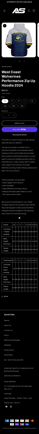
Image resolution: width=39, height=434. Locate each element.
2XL (5, 106)
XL (32, 101)
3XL (13, 106)
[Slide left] (14, 61)
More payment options (19, 134)
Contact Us (8, 330)
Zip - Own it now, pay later (13, 360)
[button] (4, 10)
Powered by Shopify (30, 428)
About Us (7, 325)
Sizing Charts (9, 350)
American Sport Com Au (15, 428)
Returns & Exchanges (12, 340)
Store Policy (8, 355)
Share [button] (6, 296)
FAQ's (6, 335)
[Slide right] (24, 61)
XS (5, 101)
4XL (22, 106)
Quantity (5, 111)
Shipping (7, 345)
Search (6, 320)
